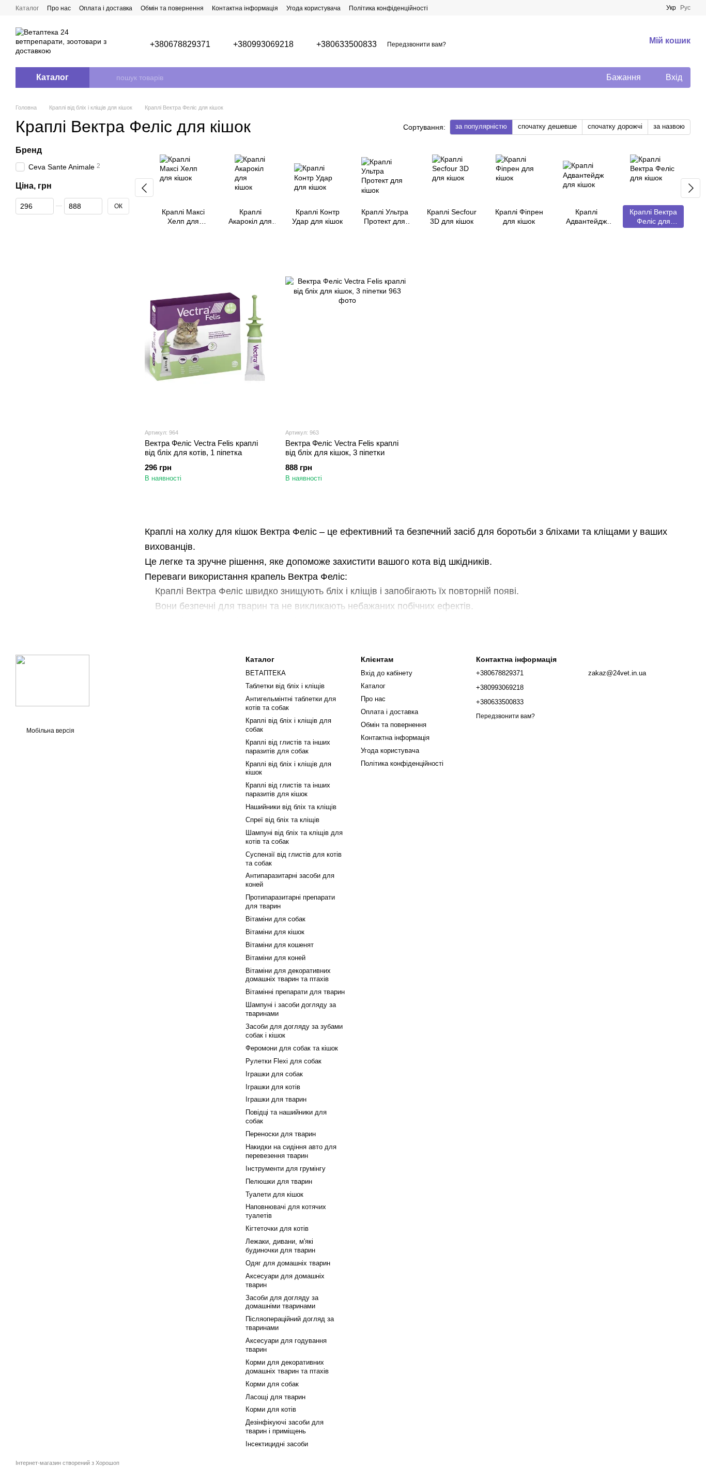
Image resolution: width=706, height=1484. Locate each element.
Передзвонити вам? (416, 44)
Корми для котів (270, 1409)
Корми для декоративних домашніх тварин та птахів (287, 1366)
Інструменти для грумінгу (285, 1168)
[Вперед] (690, 188)
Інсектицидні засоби (276, 1444)
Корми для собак (272, 1384)
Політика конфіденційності (388, 8)
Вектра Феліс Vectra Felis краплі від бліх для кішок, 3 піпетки (341, 448)
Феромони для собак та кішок (291, 1048)
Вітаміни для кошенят (279, 945)
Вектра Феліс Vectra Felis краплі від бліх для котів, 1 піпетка (201, 448)
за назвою (669, 126)
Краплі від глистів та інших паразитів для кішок (287, 789)
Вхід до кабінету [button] (386, 673)
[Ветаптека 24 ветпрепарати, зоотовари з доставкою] (52, 680)
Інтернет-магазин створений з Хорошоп (67, 1463)
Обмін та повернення (172, 8)
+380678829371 (180, 44)
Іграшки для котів (272, 1087)
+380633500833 (346, 44)
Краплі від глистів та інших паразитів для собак (287, 746)
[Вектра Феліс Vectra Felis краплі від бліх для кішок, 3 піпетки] (347, 336)
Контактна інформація (245, 8)
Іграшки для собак (274, 1074)
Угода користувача (313, 8)
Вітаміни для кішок (274, 932)
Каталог (27, 8)
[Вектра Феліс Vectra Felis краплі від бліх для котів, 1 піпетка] (207, 336)
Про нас (59, 8)
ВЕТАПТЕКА (265, 673)
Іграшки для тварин (275, 1099)
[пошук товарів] (108, 77)
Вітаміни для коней (275, 958)
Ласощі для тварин (275, 1397)
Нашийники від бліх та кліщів (290, 807)
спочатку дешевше (547, 126)
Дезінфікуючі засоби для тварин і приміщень (284, 1426)
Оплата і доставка (105, 8)
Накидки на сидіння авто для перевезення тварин (290, 1151)
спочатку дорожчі (615, 126)
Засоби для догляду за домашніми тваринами (281, 1302)
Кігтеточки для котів (277, 1228)
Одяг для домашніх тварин (287, 1263)
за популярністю (481, 126)
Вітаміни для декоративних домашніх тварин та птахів (288, 975)
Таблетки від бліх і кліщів (285, 686)
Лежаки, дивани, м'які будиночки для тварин (280, 1246)
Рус (685, 8)
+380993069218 (263, 44)
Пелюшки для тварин (278, 1181)
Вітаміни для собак (275, 919)
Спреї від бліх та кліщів (282, 820)
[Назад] (144, 187)
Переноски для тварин (280, 1134)
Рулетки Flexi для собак (283, 1061)
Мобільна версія (49, 730)
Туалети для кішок (274, 1194)
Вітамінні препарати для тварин (295, 992)
